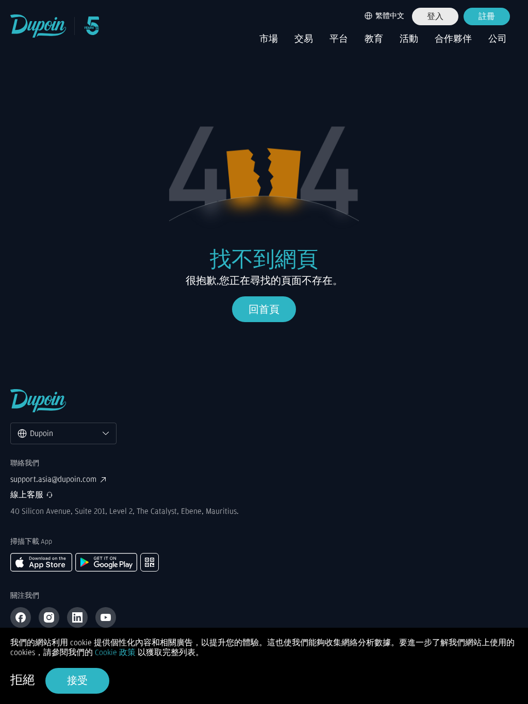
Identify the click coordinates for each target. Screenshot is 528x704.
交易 (303, 39)
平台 (338, 39)
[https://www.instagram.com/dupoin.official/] (49, 617)
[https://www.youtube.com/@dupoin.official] (105, 617)
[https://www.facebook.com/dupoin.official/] (20, 617)
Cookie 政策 (115, 652)
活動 (409, 39)
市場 (268, 39)
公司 (497, 39)
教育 (374, 39)
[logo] (38, 26)
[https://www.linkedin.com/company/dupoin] (77, 617)
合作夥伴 (453, 39)
